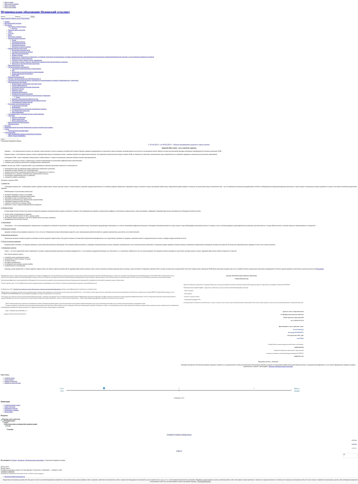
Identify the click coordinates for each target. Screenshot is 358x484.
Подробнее (320, 269)
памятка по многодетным (12, 383)
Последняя (296, 391)
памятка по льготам (10, 381)
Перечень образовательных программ (281, 366)
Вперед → (297, 388)
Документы (21, 460)
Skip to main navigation (11, 4)
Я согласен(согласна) (204, 481)
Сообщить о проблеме (7, 472)
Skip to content (8, 2)
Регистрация (25, 18)
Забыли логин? (16, 18)
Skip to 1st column (9, 5)
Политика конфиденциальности (14, 476)
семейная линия (9, 378)
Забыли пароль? (6, 18)
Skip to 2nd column (10, 7)
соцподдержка (9, 379)
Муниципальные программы (34, 460)
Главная (14, 460)
